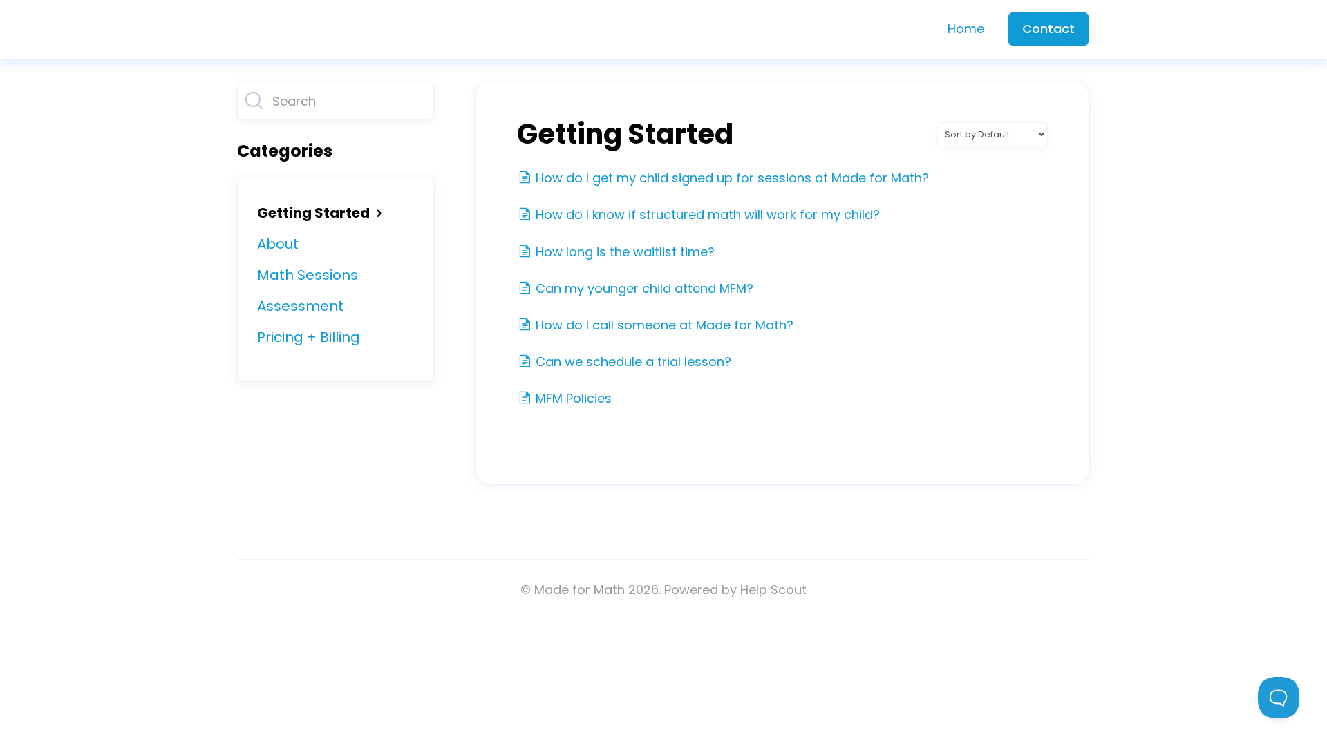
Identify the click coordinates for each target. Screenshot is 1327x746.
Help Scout (773, 589)
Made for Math (579, 589)
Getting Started (315, 212)
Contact (1048, 28)
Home (966, 28)
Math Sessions (307, 275)
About (278, 244)
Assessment (300, 306)
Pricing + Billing (308, 337)
